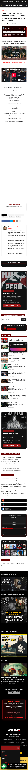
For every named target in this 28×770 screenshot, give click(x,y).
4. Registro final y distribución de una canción (10, 463)
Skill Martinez (5, 216)
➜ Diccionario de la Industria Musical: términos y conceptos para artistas (13, 487)
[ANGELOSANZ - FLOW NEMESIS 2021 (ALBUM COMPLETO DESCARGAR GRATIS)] (16, 546)
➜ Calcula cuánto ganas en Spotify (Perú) (10, 478)
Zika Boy (18, 216)
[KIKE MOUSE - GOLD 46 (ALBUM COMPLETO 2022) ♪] (22, 546)
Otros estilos (14, 524)
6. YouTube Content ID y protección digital (10, 468)
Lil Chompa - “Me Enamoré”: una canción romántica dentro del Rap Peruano (16, 366)
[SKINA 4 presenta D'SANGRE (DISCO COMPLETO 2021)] (4, 553)
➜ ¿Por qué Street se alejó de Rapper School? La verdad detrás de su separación (13, 491)
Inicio (3, 10)
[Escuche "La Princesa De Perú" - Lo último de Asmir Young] (23, 553)
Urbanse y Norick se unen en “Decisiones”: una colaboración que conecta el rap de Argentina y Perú (13, 679)
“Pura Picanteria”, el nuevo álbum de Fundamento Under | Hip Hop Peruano (17, 404)
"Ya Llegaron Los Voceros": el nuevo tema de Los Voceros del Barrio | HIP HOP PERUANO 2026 (17, 397)
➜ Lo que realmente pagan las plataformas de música (12, 480)
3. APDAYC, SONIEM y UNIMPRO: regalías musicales (12, 461)
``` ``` (11, 290)
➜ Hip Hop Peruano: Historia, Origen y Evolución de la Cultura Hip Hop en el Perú (12, 494)
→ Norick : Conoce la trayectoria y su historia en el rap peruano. (12, 564)
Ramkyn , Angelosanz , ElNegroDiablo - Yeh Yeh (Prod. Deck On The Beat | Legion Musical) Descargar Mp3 (17, 389)
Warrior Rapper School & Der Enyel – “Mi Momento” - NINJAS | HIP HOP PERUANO (17, 381)
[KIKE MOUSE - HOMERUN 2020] (9, 546)
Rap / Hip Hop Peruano (14, 517)
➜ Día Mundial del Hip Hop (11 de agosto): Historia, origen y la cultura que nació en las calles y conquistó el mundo (13, 483)
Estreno (16, 215)
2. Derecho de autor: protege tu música (9, 459)
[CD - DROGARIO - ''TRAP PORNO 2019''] (3, 546)
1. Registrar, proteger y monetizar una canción (11, 457)
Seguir (18, 349)
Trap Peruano (12, 216)
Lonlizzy (21, 215)
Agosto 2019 (6, 10)
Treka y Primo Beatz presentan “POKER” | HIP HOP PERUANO (15, 339)
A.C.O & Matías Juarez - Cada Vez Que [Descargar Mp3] (16, 359)
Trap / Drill (14, 522)
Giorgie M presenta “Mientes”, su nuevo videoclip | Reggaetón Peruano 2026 (16, 374)
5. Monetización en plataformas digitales (9, 466)
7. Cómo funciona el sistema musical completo (11, 470)
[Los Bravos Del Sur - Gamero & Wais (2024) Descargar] (11, 553)
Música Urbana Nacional (14, 5)
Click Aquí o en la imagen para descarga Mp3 (14, 62)
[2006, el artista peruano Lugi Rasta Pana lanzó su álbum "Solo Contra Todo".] (17, 553)
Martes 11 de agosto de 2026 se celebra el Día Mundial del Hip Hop (16, 353)
